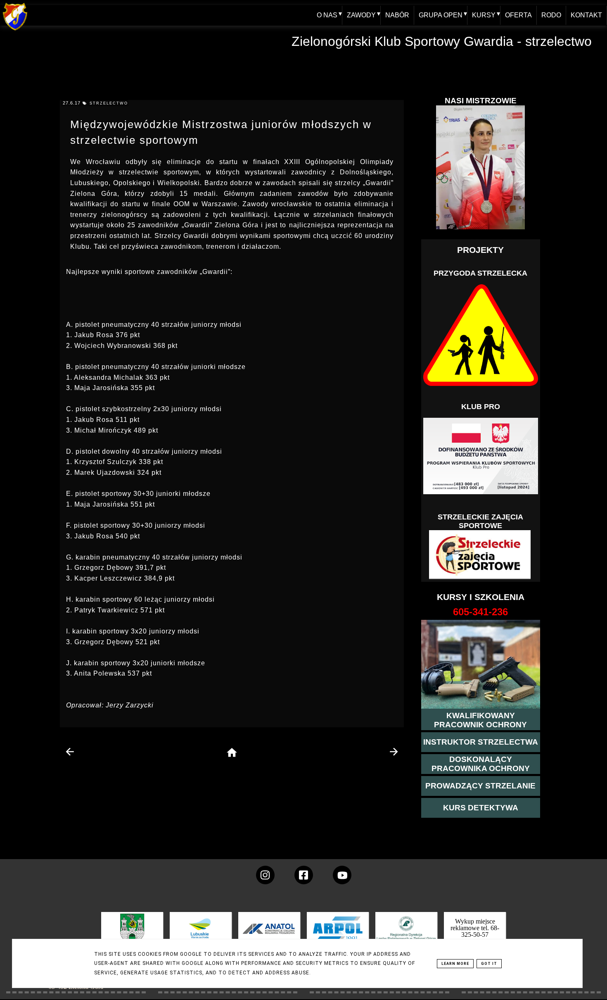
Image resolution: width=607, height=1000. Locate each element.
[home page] (232, 753)
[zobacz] (405, 934)
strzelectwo (109, 103)
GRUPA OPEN (440, 15)
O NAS (327, 15)
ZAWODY (361, 15)
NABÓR (397, 15)
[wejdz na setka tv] (342, 875)
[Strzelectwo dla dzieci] (480, 555)
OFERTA (518, 15)
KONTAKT (586, 15)
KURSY (484, 15)
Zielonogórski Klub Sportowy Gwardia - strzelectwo (442, 41)
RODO (551, 15)
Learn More (455, 964)
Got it (489, 964)
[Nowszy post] (70, 751)
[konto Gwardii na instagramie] (265, 875)
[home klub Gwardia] (15, 30)
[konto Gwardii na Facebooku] (303, 875)
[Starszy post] (393, 751)
